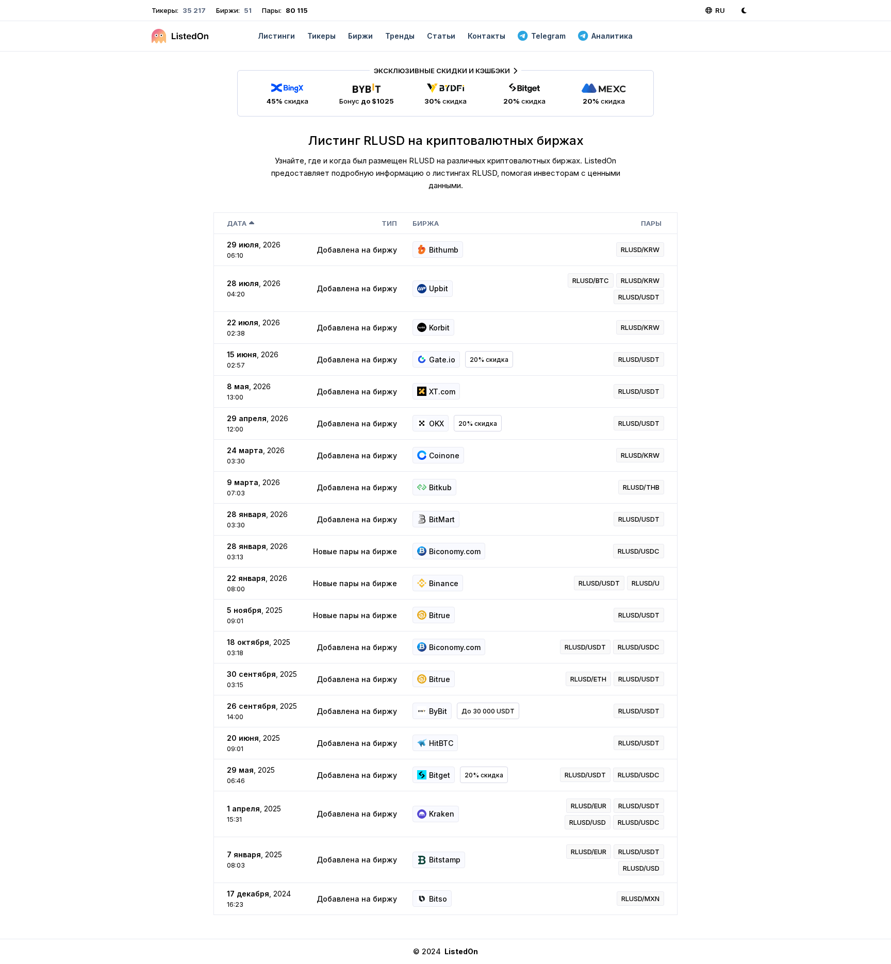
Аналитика (612, 35)
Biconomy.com (455, 551)
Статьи (441, 35)
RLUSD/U (645, 583)
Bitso (438, 898)
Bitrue (439, 615)
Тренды (400, 35)
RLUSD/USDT (638, 297)
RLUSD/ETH (588, 679)
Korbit (439, 327)
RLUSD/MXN (640, 898)
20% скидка (489, 359)
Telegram (548, 35)
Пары (651, 223)
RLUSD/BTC (590, 280)
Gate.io (442, 359)
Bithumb (443, 249)
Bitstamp (444, 859)
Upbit (438, 288)
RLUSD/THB (641, 487)
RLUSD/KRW (640, 249)
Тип (389, 223)
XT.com (442, 391)
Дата (236, 223)
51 (247, 10)
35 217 (193, 10)
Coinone (444, 455)
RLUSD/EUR (588, 806)
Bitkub (440, 487)
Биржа (425, 223)
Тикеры (321, 35)
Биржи (360, 35)
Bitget (439, 775)
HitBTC (441, 743)
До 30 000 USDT (488, 711)
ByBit (438, 711)
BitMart (442, 519)
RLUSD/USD (587, 822)
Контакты (486, 35)
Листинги (276, 35)
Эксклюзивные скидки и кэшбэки (442, 71)
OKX (436, 423)
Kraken (441, 813)
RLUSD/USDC (638, 551)
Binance (443, 583)
